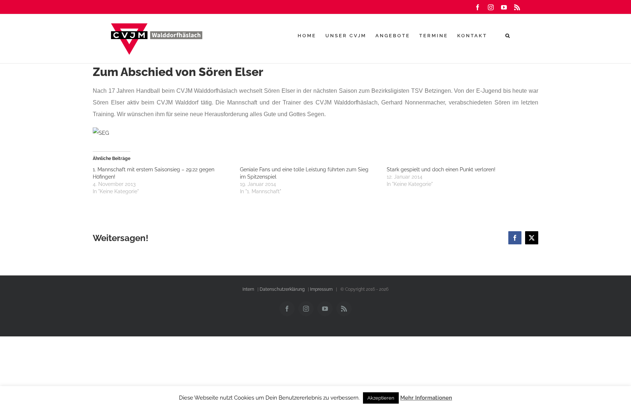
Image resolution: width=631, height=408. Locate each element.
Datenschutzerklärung (282, 289)
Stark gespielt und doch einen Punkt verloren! (441, 169)
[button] (508, 35)
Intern (248, 289)
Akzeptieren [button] (380, 398)
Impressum (321, 289)
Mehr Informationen (426, 397)
